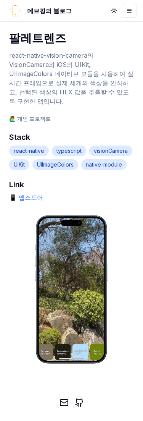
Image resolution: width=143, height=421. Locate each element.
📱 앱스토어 (26, 197)
